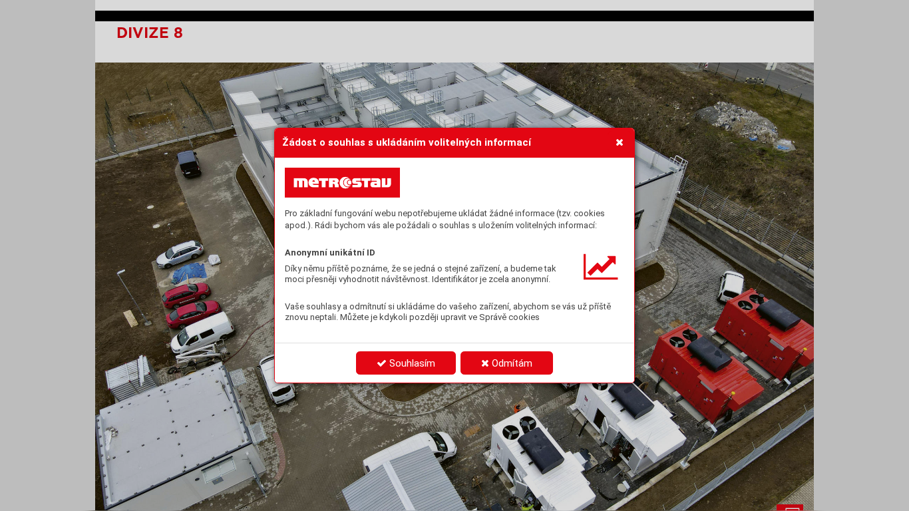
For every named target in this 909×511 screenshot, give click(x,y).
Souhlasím (411, 363)
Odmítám (510, 363)
